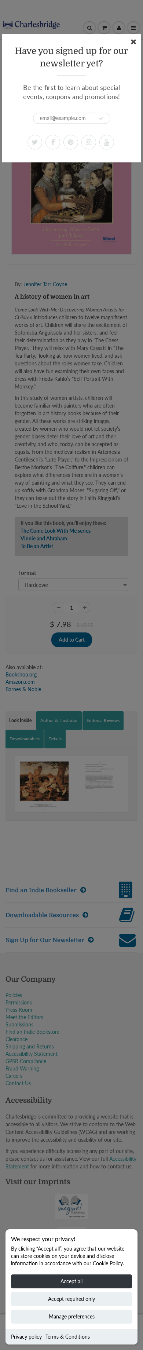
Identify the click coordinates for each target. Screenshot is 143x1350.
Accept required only (71, 1299)
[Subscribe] (101, 118)
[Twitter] (34, 142)
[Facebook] (52, 142)
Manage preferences (72, 1316)
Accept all (71, 1281)
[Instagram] (88, 142)
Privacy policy (26, 1336)
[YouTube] (106, 142)
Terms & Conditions (67, 1336)
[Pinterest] (70, 142)
